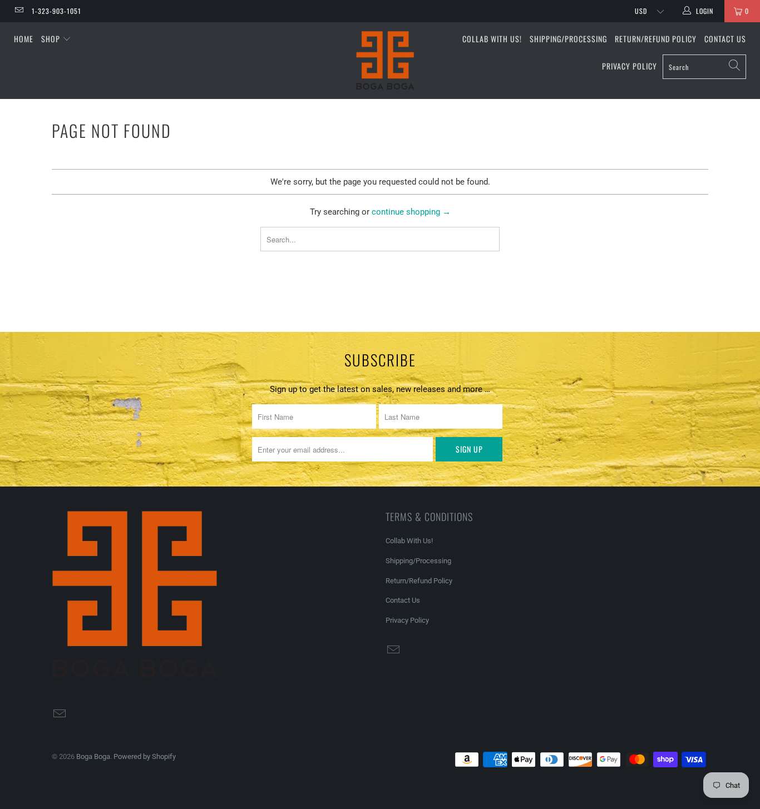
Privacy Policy (629, 66)
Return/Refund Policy (656, 38)
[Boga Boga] (385, 60)
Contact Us (725, 38)
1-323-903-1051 (56, 11)
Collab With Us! (492, 38)
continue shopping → (411, 212)
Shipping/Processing (568, 38)
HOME (23, 38)
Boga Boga (93, 756)
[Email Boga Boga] (18, 11)
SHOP (51, 38)
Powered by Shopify (144, 756)
